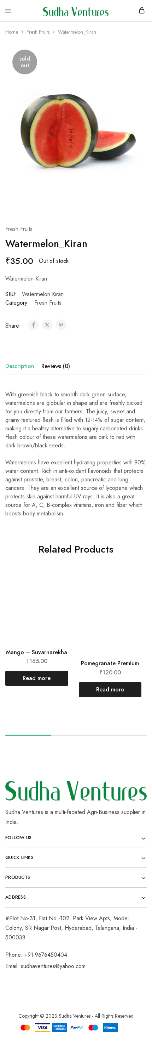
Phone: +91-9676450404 (36, 955)
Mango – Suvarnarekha (36, 652)
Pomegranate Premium (110, 663)
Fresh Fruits (38, 31)
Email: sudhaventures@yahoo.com (45, 966)
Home (11, 31)
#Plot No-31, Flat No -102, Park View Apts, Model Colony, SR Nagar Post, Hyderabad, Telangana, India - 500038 (71, 928)
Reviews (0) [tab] (55, 366)
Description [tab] (19, 366)
